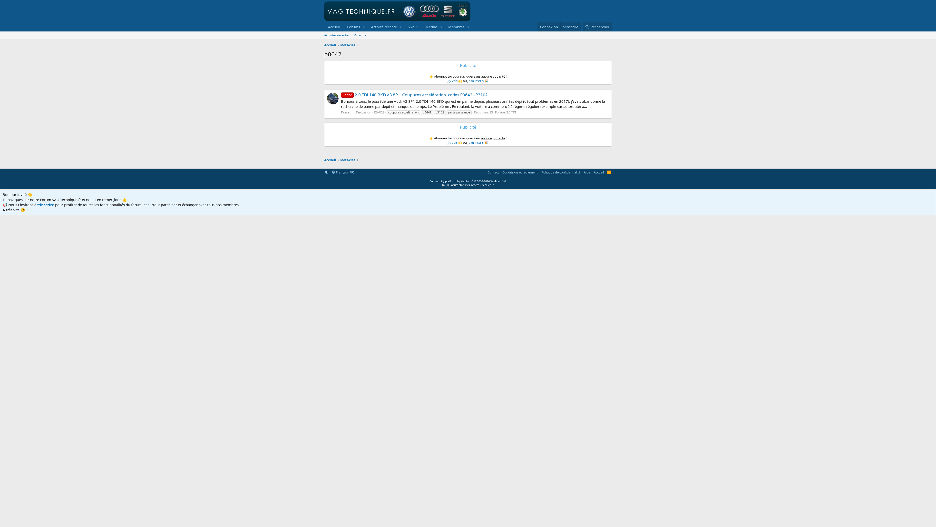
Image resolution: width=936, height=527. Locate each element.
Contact (493, 172)
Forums (353, 26)
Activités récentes (337, 35)
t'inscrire (45, 204)
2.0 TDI (511, 112)
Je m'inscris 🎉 (478, 81)
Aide (587, 172)
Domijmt (347, 112)
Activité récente (384, 26)
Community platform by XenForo (468, 181)
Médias (431, 26)
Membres (456, 26)
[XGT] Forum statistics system (468, 185)
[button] (364, 26)
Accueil (334, 26)
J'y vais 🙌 (455, 81)
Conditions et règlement (520, 172)
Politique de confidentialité (560, 172)
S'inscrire (359, 35)
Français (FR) (344, 172)
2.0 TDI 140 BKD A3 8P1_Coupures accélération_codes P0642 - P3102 (415, 95)
